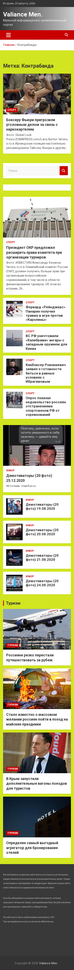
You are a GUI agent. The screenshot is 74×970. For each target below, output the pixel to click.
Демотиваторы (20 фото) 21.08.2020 (42, 557)
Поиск (64, 170)
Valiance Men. (23, 14)
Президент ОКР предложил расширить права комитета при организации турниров (34, 252)
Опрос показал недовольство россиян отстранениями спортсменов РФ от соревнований (46, 406)
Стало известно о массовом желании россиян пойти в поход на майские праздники (37, 719)
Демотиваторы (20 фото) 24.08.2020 (42, 583)
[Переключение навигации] (8, 35)
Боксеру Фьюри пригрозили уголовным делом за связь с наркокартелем (32, 125)
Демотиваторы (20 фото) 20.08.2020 (42, 532)
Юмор (10, 470)
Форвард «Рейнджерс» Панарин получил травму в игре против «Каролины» (46, 313)
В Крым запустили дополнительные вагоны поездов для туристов (36, 783)
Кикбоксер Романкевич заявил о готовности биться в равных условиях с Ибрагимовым (46, 373)
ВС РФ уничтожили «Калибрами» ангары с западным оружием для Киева (46, 342)
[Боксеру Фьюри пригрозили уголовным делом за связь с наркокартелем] (37, 93)
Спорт (11, 110)
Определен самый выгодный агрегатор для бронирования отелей (32, 848)
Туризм (13, 603)
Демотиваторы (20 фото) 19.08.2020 (42, 506)
